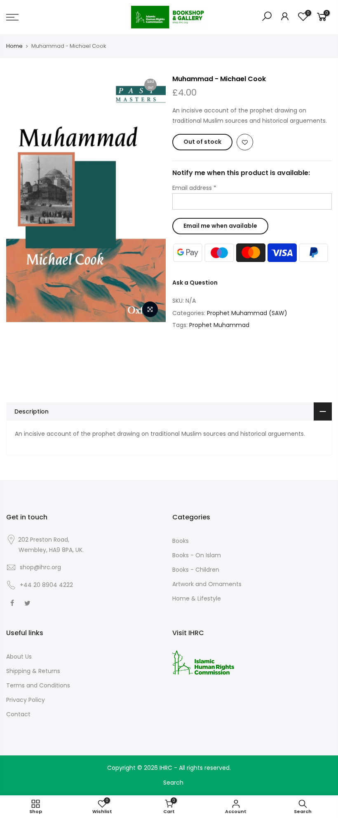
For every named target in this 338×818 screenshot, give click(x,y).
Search (173, 782)
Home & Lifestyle (196, 598)
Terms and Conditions (38, 685)
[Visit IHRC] (203, 662)
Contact (18, 714)
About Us (19, 656)
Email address (194, 188)
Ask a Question (195, 282)
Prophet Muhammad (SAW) (247, 313)
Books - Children (195, 570)
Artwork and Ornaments (207, 584)
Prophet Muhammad (219, 325)
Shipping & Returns (33, 671)
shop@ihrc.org (40, 567)
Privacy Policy (25, 700)
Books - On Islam (196, 555)
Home (14, 46)
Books (180, 541)
